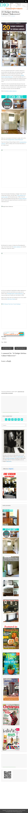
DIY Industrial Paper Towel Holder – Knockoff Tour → (21, 348)
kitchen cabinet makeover (11, 91)
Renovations (6, 10)
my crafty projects (20, 456)
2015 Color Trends (11, 299)
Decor (5, 342)
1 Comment (13, 15)
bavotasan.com (19, 811)
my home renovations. (10, 458)
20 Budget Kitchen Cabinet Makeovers (15, 139)
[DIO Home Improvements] (14, 6)
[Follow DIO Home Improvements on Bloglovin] (8, 469)
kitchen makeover (22, 198)
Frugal (2, 10)
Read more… (9, 461)
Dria (3, 15)
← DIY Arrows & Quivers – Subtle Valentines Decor (7, 348)
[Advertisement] (14, 19)
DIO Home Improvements (13, 810)
